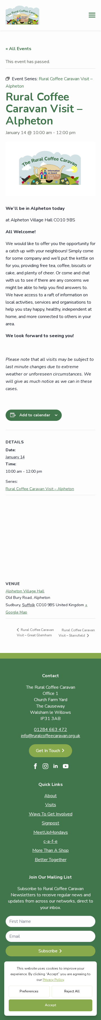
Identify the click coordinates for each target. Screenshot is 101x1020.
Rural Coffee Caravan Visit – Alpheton (40, 489)
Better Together (50, 860)
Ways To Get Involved (50, 814)
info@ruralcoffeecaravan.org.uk (50, 736)
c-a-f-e (50, 841)
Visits (50, 805)
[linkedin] (55, 766)
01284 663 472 (50, 729)
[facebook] (35, 766)
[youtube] (66, 766)
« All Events (18, 49)
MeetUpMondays (50, 832)
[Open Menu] (92, 15)
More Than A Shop (50, 850)
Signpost (50, 823)
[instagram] (45, 766)
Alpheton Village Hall (25, 591)
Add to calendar (34, 415)
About (50, 796)
